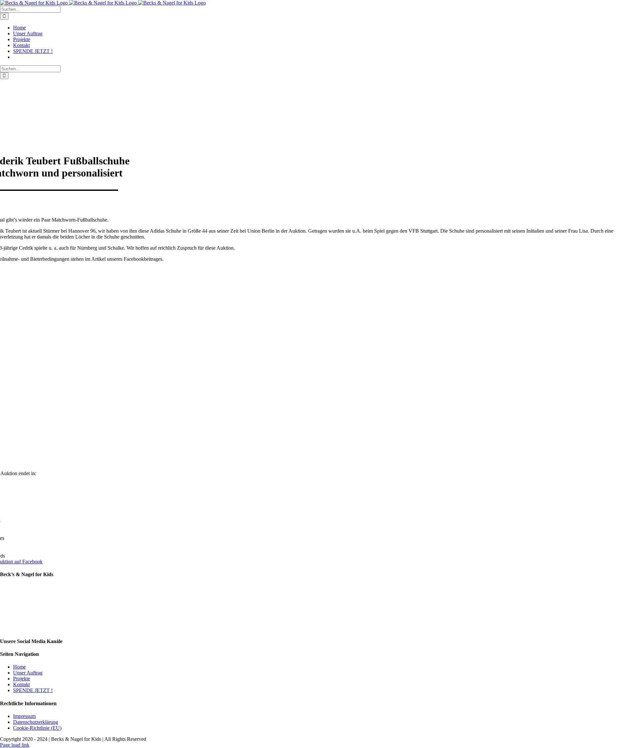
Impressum (24, 716)
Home (19, 667)
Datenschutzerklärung (35, 722)
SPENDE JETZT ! (33, 690)
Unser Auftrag (28, 672)
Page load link (14, 745)
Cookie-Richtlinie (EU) (37, 728)
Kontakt (21, 684)
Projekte (21, 678)
